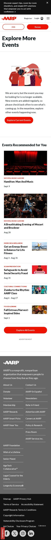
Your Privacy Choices (26, 526)
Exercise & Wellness (13, 243)
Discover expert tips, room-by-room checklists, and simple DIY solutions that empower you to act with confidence (20, 7)
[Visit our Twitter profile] (14, 533)
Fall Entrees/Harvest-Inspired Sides (16, 311)
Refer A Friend (32, 405)
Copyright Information (13, 515)
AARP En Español (34, 391)
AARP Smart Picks (12, 418)
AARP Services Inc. (34, 438)
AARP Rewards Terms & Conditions (19, 509)
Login (36, 18)
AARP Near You (10, 425)
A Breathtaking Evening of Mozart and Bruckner (23, 226)
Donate (6, 391)
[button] (48, 18)
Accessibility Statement (32, 504)
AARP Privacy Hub (22, 498)
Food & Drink (10, 306)
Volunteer (7, 398)
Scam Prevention (12, 266)
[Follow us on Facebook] (6, 533)
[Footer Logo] (25, 362)
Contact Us (31, 385)
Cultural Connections (15, 286)
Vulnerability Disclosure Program (18, 520)
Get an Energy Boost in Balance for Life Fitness (16, 250)
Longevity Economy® (13, 485)
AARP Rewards (10, 411)
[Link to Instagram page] (23, 533)
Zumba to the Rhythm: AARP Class (17, 291)
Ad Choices (8, 526)
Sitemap (7, 498)
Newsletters (31, 398)
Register (28, 18)
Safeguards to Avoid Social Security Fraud (16, 271)
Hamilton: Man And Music (18, 181)
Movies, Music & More (14, 178)
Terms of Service (11, 504)
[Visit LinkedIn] (31, 533)
